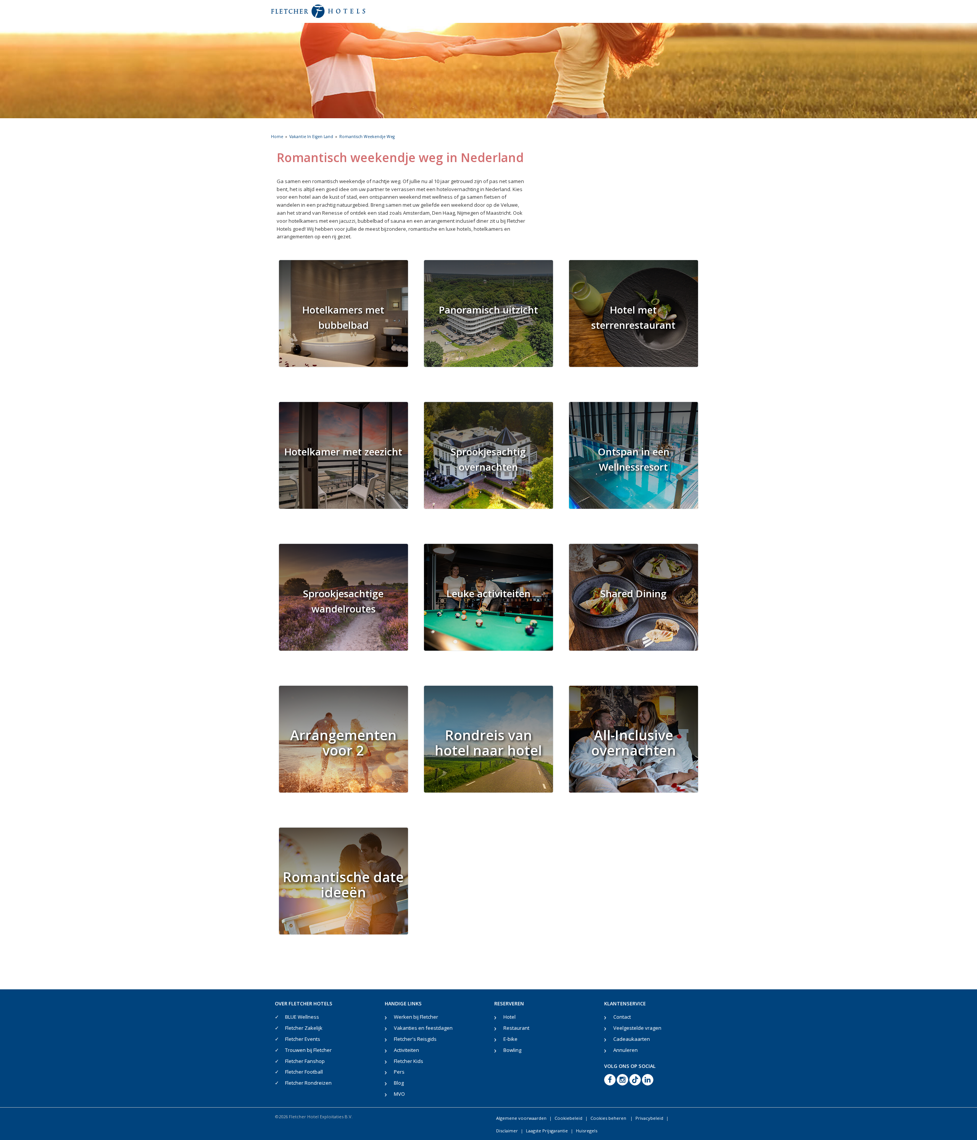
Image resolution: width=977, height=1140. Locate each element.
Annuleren (625, 1050)
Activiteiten (406, 1050)
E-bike (510, 1038)
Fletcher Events (302, 1038)
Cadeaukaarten (631, 1038)
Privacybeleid (649, 1118)
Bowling (512, 1050)
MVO (399, 1093)
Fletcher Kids (408, 1061)
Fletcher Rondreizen (308, 1082)
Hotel (509, 1016)
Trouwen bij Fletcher (308, 1050)
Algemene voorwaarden (521, 1118)
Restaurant (516, 1027)
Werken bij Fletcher (416, 1016)
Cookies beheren (608, 1118)
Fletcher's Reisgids (415, 1038)
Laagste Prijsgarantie (547, 1131)
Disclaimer (507, 1131)
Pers (399, 1071)
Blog (399, 1082)
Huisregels (586, 1131)
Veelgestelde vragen (637, 1027)
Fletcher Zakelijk (303, 1027)
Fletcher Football (304, 1071)
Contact (622, 1016)
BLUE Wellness (302, 1016)
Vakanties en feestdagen (423, 1027)
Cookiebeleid (568, 1118)
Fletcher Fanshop (305, 1061)
